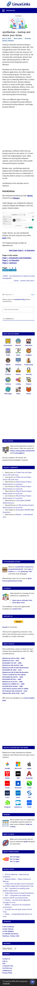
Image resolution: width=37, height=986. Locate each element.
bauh (4, 238)
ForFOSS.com (7, 968)
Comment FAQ (7, 966)
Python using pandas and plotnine (22, 451)
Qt (15, 270)
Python (10, 571)
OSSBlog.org (7, 970)
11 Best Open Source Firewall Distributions (19, 893)
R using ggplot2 (18, 453)
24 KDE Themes (7, 929)
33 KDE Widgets (8, 931)
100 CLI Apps (14, 861)
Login (32, 294)
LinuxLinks (6, 983)
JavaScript (24, 571)
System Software (8, 41)
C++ (11, 270)
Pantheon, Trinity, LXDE (10, 936)
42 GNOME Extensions (10, 934)
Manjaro (16, 198)
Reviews (28, 38)
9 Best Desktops (8, 927)
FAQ (3, 963)
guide (26, 842)
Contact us (6, 959)
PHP (30, 571)
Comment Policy (19, 299)
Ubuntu (30, 196)
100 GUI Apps (15, 857)
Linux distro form (18, 603)
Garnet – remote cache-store (24, 281)
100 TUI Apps (14, 859)
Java (29, 569)
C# (19, 571)
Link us (5, 961)
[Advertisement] (18, 129)
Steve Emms (18, 38)
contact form (16, 609)
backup (5, 270)
